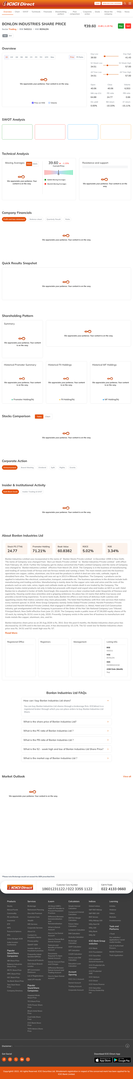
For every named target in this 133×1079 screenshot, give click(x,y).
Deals (97, 12)
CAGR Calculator (75, 954)
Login (97, 3)
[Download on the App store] (103, 1060)
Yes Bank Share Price (15, 981)
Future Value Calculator (73, 925)
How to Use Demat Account (55, 934)
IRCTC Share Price (14, 970)
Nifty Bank (93, 931)
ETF (8, 924)
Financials (48, 12)
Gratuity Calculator (76, 937)
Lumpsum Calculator (76, 930)
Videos (112, 913)
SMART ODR (33, 945)
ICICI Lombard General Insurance (96, 960)
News (127, 12)
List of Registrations (35, 976)
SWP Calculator (74, 947)
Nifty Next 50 (94, 924)
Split (53, 467)
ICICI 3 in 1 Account (76, 979)
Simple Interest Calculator (74, 907)
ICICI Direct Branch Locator (35, 965)
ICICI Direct (93, 981)
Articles (112, 906)
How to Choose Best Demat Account (56, 940)
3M (21, 57)
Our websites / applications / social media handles (117, 939)
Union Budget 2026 (15, 939)
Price (72, 57)
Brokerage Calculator (72, 942)
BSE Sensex (93, 917)
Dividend (42, 467)
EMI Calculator (74, 933)
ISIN (108, 662)
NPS (9, 928)
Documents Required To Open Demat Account (55, 955)
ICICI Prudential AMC (95, 972)
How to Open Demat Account (56, 977)
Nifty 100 (92, 928)
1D (6, 57)
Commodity (11, 913)
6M (26, 57)
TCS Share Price (34, 1001)
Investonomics (115, 920)
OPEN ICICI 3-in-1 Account (112, 3)
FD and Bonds (12, 917)
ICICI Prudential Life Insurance (97, 966)
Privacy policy (33, 941)
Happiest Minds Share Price (34, 996)
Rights (62, 467)
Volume (54, 103)
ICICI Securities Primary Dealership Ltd (96, 990)
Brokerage (32, 906)
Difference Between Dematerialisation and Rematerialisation (56, 920)
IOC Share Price (13, 977)
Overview (8, 12)
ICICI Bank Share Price (34, 1024)
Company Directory (15, 991)
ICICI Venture (94, 977)
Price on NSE (39, 103)
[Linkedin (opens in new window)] (22, 1059)
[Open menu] (129, 3)
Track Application (116, 955)
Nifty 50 (92, 935)
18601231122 (53, 889)
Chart (17, 12)
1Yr (31, 57)
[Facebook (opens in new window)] (4, 1059)
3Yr (36, 57)
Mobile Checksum (116, 952)
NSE (108, 654)
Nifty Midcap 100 (95, 920)
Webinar (112, 910)
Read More (11, 633)
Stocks (9, 906)
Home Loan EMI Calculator (74, 959)
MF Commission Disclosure (34, 971)
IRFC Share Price (13, 974)
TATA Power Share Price (35, 1006)
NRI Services (32, 924)
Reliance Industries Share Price (14, 965)
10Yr (46, 57)
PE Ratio (79, 57)
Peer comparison (75, 13)
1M (16, 57)
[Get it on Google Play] (122, 1060)
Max (52, 57)
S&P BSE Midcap (95, 910)
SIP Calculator (74, 950)
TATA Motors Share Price (35, 1030)
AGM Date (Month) (115, 669)
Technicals (36, 12)
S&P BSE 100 (94, 913)
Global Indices (94, 906)
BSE (108, 647)
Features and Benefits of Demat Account (55, 947)
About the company (108, 13)
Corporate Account (76, 990)
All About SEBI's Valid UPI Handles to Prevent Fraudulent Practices (56, 909)
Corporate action (87, 13)
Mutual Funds (12, 910)
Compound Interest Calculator (76, 913)
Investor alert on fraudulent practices (35, 949)
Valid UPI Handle (34, 979)
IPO (8, 935)
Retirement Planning (36, 910)
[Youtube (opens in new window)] (28, 1059)
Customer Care (33, 917)
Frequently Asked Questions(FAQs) (34, 955)
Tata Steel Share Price (13, 986)
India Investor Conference (12, 943)
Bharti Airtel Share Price (35, 1012)
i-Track (112, 934)
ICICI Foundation (95, 952)
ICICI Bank (93, 948)
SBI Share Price (13, 961)
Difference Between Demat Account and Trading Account (56, 970)
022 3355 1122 (80, 889)
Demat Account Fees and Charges (56, 963)
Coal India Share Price (34, 1018)
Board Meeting (27, 467)
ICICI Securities (95, 955)
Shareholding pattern (60, 13)
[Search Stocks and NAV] (125, 3)
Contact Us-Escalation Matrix (34, 936)
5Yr (41, 57)
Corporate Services (35, 928)
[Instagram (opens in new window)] (10, 1059)
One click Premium (35, 913)
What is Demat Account (54, 928)
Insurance (11, 920)
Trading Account (75, 986)
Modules (112, 917)
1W (11, 57)
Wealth (30, 920)
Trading (12, 29)
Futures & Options (14, 931)
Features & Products (36, 960)
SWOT (25, 12)
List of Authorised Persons (116, 947)
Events (72, 467)
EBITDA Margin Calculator (74, 919)
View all (127, 776)
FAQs (119, 12)
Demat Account (74, 983)
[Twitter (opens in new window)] (16, 1059)
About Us (31, 931)
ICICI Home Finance (96, 984)
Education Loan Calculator (74, 965)
